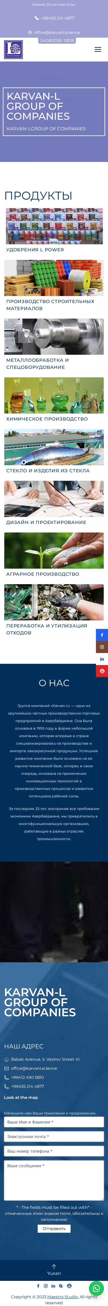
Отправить (54, 1228)
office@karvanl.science (57, 32)
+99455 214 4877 (57, 18)
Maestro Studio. (63, 1296)
